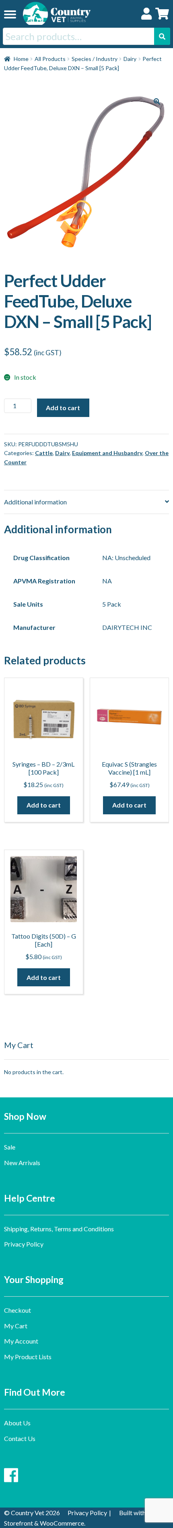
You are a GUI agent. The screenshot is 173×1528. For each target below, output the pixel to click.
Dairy (130, 58)
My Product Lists (27, 1356)
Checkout (17, 1310)
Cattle (44, 452)
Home (21, 58)
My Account (21, 1341)
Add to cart (63, 407)
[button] (156, 101)
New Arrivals (22, 1162)
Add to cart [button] (44, 805)
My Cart (15, 1326)
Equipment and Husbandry (107, 452)
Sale (9, 1147)
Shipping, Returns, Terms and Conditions (59, 1229)
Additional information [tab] (35, 502)
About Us (17, 1423)
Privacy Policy (23, 1244)
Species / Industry (94, 58)
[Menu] (10, 14)
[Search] (162, 36)
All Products (50, 58)
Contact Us (19, 1438)
